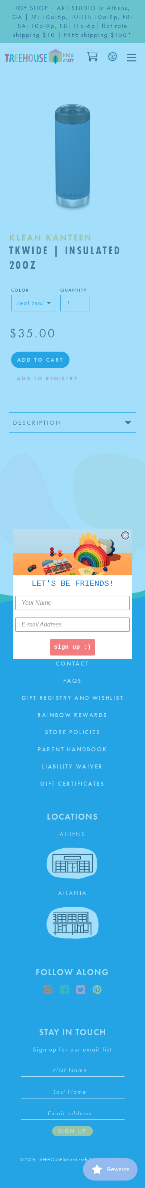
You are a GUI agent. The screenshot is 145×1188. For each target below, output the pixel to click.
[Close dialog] (125, 535)
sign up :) (72, 647)
